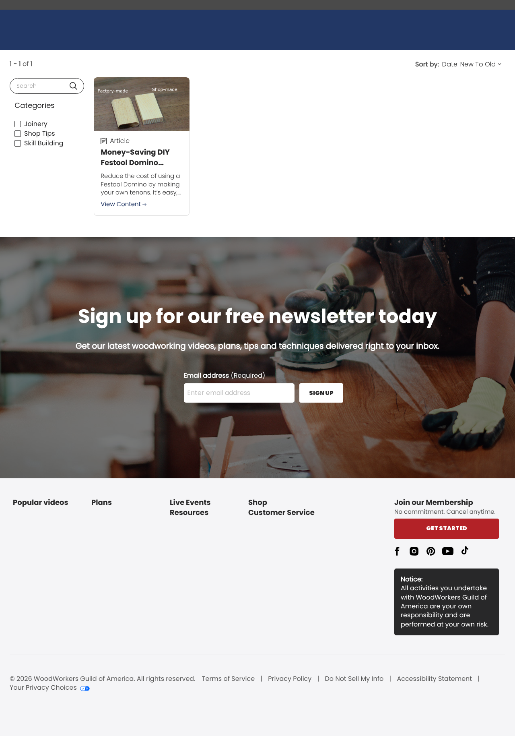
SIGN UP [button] (321, 393)
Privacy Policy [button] (289, 678)
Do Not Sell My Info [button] (354, 678)
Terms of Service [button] (228, 678)
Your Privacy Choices (43, 687)
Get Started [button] (446, 528)
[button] (73, 86)
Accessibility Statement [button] (434, 678)
